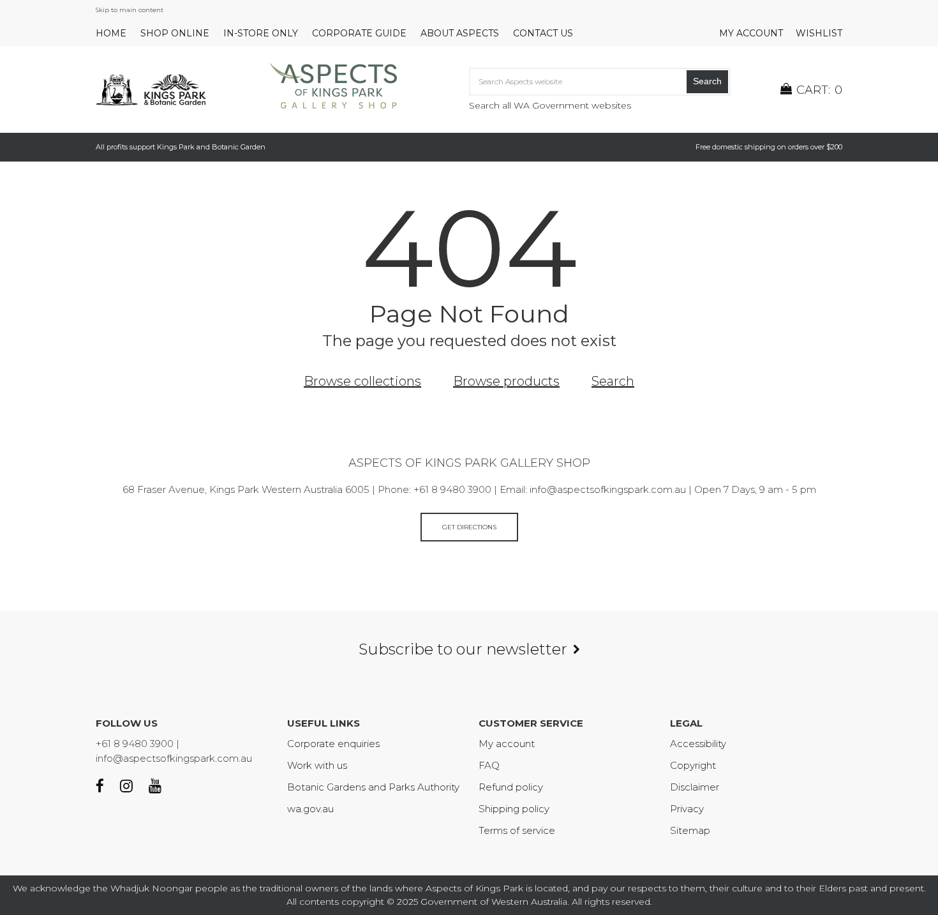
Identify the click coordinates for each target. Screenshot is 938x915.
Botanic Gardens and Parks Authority (373, 787)
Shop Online (174, 33)
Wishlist (819, 33)
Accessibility (698, 743)
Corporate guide (359, 33)
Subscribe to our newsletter (463, 649)
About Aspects (460, 33)
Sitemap (690, 830)
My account (751, 33)
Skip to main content (129, 10)
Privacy (687, 809)
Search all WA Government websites (550, 105)
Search (707, 81)
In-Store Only (260, 33)
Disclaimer (694, 787)
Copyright (693, 765)
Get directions (469, 527)
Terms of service (517, 830)
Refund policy (511, 787)
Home (111, 33)
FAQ (489, 765)
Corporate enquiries (333, 743)
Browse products (506, 381)
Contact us (543, 33)
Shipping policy (514, 809)
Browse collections (362, 381)
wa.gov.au (310, 809)
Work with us (317, 765)
